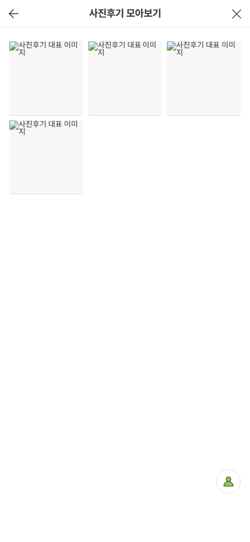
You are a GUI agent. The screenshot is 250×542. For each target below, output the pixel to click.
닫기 (236, 13)
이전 (13, 13)
